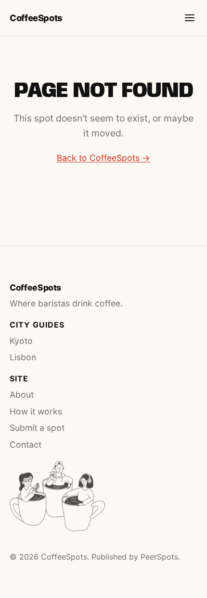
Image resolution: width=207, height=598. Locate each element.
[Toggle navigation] (189, 18)
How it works (36, 411)
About (22, 395)
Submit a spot (37, 428)
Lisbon (23, 357)
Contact (25, 444)
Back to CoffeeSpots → (103, 158)
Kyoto (21, 341)
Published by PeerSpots (134, 556)
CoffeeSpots (36, 17)
